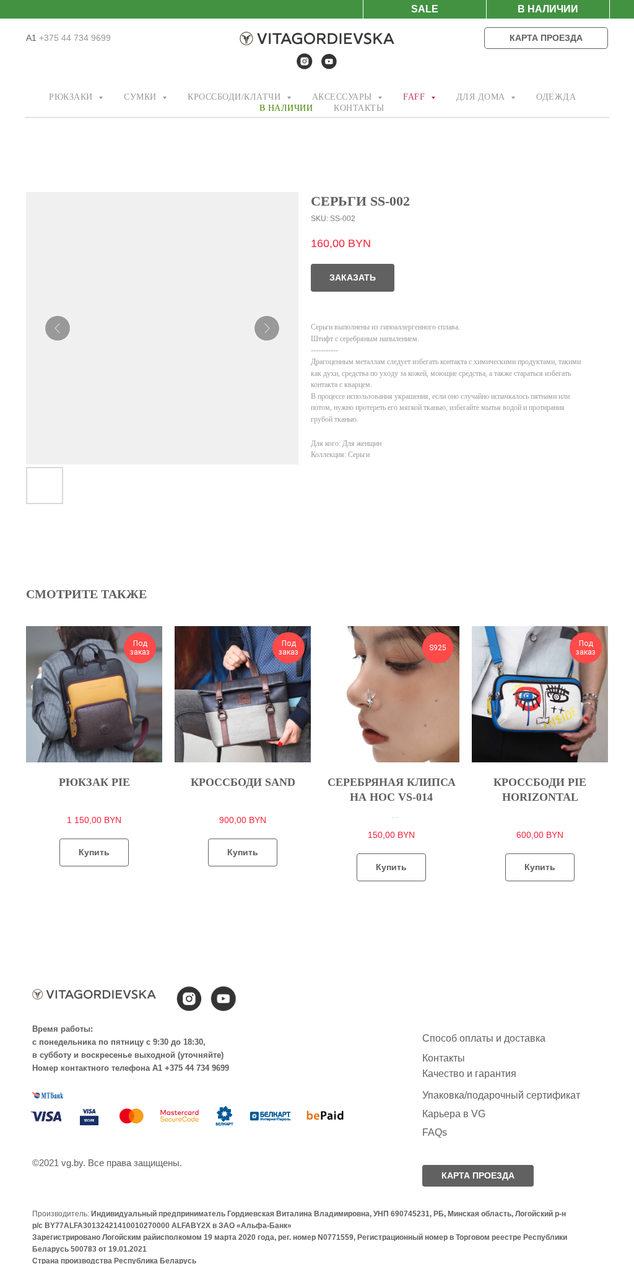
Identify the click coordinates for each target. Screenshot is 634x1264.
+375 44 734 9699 (74, 38)
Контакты (443, 1058)
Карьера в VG (453, 1114)
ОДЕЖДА (556, 97)
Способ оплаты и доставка (483, 1038)
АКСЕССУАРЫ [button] (343, 97)
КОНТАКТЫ (359, 108)
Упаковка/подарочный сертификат (501, 1095)
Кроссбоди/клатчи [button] (236, 97)
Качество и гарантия (469, 1073)
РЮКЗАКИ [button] (72, 97)
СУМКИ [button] (141, 97)
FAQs (434, 1132)
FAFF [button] (415, 97)
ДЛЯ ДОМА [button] (482, 97)
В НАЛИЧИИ (286, 108)
